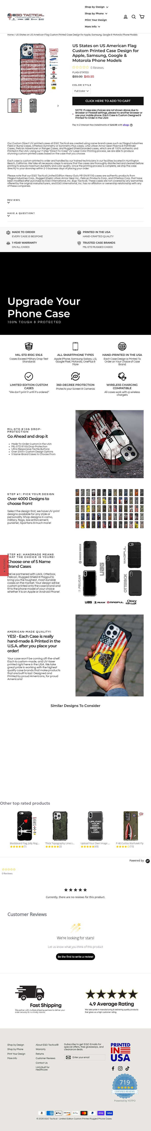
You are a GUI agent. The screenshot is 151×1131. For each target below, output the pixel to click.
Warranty (40, 1049)
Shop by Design (95, 6)
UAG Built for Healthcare (42, 1068)
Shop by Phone (94, 13)
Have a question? (21, 213)
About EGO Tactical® (47, 1045)
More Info (91, 26)
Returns (40, 1054)
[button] (4, 565)
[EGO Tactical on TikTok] (127, 1068)
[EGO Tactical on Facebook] (113, 1068)
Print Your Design (96, 19)
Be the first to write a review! (75, 956)
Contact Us (42, 1063)
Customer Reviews (45, 1058)
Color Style (82, 85)
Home (10, 34)
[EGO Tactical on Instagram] (120, 1068)
